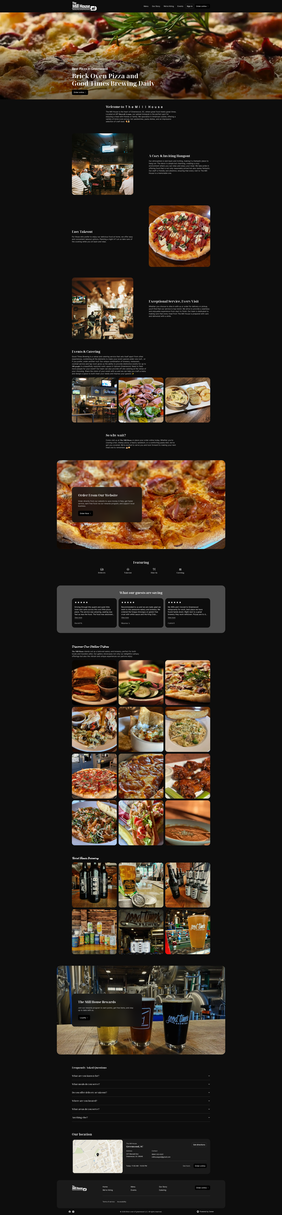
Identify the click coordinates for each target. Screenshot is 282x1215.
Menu (146, 6)
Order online (200, 1166)
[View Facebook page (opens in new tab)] (69, 1211)
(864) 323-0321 (157, 1154)
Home (105, 1187)
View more (78, 617)
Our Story (156, 6)
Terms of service (109, 1202)
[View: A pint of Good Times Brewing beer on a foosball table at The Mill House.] (187, 931)
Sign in (190, 6)
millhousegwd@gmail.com (161, 1157)
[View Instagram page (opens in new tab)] (73, 1211)
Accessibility (121, 1202)
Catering (162, 1190)
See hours (186, 1166)
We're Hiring (169, 6)
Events (180, 6)
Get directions (199, 1145)
